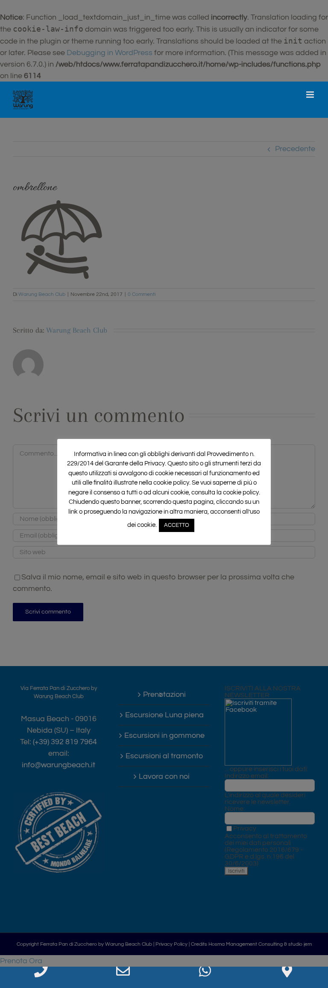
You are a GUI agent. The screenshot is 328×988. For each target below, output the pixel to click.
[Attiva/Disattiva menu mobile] (310, 94)
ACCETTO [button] (176, 525)
